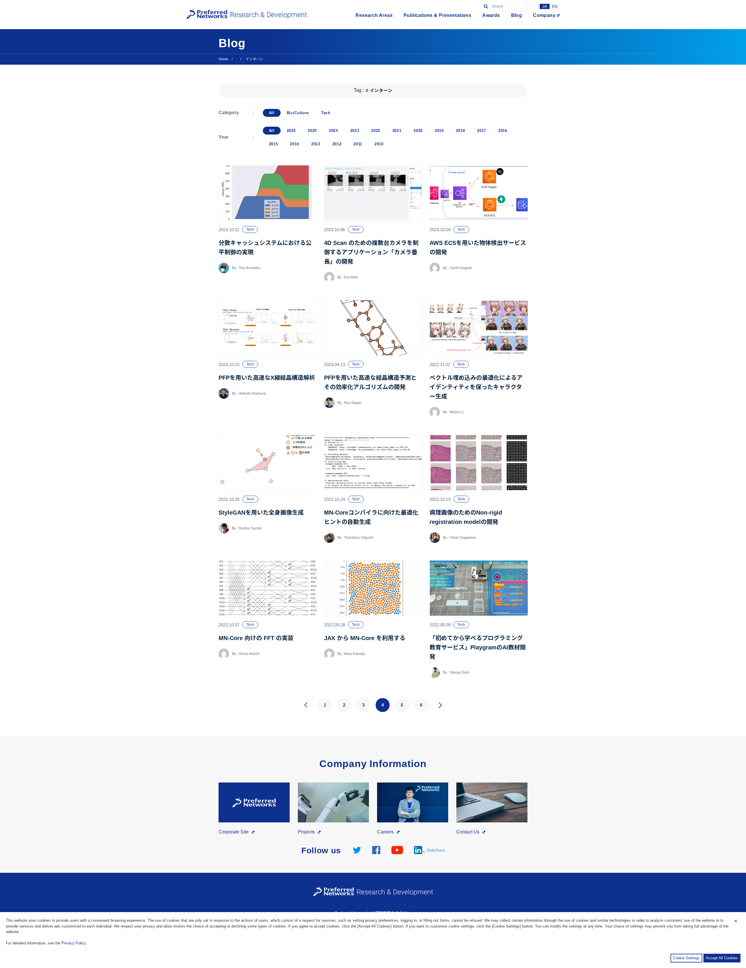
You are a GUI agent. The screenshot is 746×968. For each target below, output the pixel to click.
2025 (312, 130)
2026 (291, 130)
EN (554, 6)
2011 (357, 144)
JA (544, 6)
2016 (502, 130)
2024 (333, 130)
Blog (516, 15)
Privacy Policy (73, 943)
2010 (378, 144)
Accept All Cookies (722, 958)
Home (223, 59)
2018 (460, 130)
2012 (337, 144)
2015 (273, 144)
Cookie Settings (686, 958)
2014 (294, 144)
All (272, 113)
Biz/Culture (298, 113)
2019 (439, 130)
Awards (491, 15)
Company (544, 15)
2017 (481, 130)
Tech (325, 113)
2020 (418, 130)
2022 (375, 130)
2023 (354, 130)
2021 (397, 130)
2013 (315, 144)
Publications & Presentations (437, 15)
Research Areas (374, 15)
